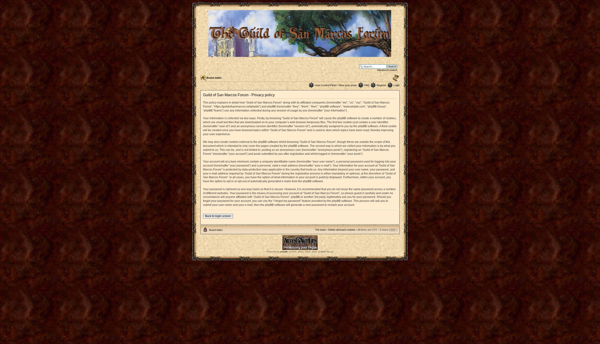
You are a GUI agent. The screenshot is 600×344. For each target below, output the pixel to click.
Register (381, 85)
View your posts (348, 85)
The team (320, 229)
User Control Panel (325, 85)
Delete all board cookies (341, 229)
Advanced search (387, 70)
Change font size (396, 78)
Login (397, 85)
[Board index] (300, 54)
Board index (213, 77)
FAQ (366, 85)
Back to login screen (218, 216)
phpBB (284, 251)
